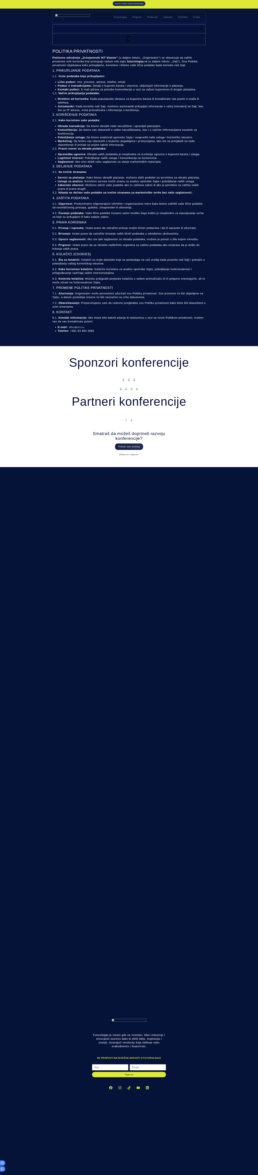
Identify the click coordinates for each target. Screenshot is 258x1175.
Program (137, 17)
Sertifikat (182, 17)
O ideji (196, 17)
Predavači (152, 17)
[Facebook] (110, 1087)
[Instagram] (119, 1087)
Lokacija (167, 17)
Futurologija (120, 17)
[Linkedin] (147, 1087)
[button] (201, 28)
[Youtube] (138, 1087)
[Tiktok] (129, 1087)
